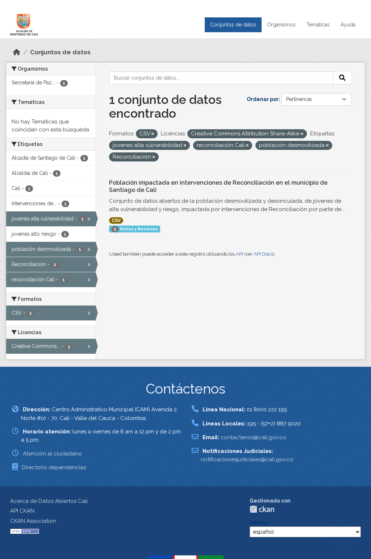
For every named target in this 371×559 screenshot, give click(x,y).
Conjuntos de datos (233, 25)
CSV (116, 220)
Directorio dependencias (54, 467)
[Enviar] (342, 77)
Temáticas (318, 25)
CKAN (262, 509)
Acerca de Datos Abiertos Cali (49, 501)
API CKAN (22, 511)
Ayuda (348, 25)
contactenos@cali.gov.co (253, 437)
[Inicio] (16, 52)
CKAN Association (33, 521)
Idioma (259, 522)
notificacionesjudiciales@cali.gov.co (247, 459)
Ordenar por (263, 99)
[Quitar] (152, 134)
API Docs (263, 254)
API (239, 254)
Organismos (281, 25)
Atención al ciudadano (52, 453)
